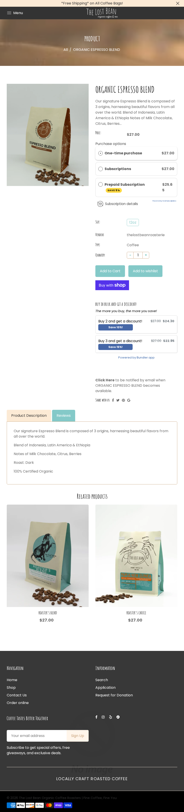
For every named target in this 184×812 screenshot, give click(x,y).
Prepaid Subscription (125, 187)
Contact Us (17, 695)
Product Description (29, 415)
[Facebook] (96, 717)
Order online (18, 702)
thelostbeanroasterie (146, 235)
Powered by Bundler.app (136, 357)
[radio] (100, 153)
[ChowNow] (118, 717)
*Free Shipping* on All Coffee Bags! (92, 3)
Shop (11, 687)
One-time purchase (123, 153)
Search (101, 679)
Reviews (64, 415)
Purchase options (110, 143)
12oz (132, 222)
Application (105, 687)
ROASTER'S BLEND (48, 612)
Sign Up (77, 735)
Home (12, 679)
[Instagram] (104, 717)
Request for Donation (114, 695)
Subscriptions (118, 168)
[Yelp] (111, 717)
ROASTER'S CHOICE (136, 612)
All (66, 49)
